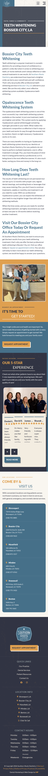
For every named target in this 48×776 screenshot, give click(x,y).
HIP (37, 772)
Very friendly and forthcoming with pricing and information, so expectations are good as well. (28, 434)
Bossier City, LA (25, 85)
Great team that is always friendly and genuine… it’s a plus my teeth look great (7, 435)
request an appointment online (21, 248)
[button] (44, 3)
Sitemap (40, 766)
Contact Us (24, 678)
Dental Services (24, 670)
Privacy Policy (8, 769)
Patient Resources (24, 674)
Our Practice (24, 666)
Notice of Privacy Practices (24, 769)
